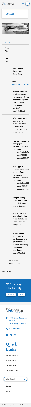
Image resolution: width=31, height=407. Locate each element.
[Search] (24, 379)
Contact (11, 295)
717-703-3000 (14, 329)
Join (21, 295)
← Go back (6, 43)
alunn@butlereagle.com (20, 84)
